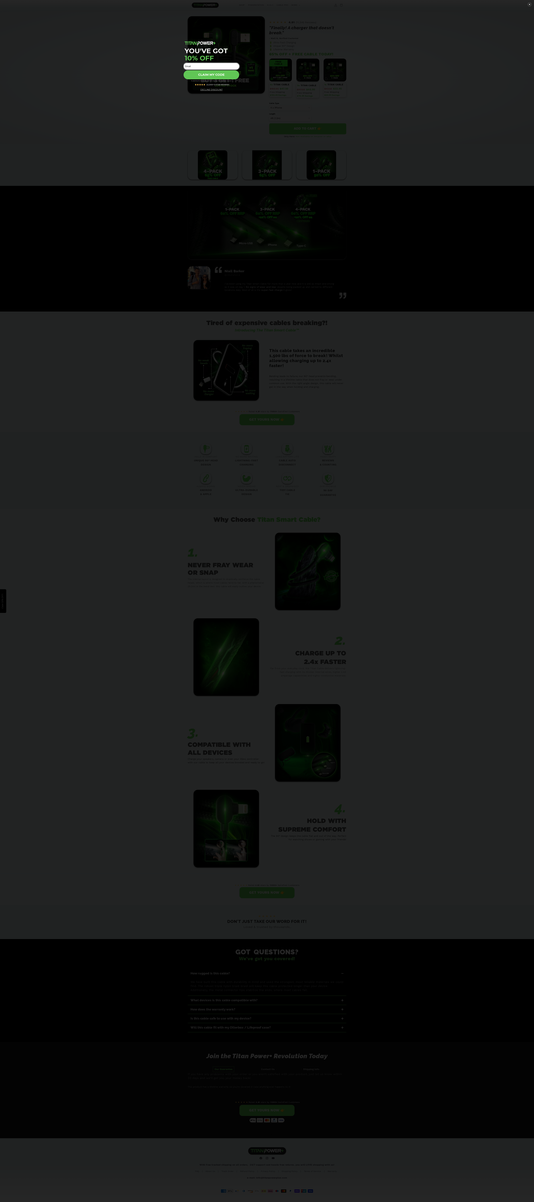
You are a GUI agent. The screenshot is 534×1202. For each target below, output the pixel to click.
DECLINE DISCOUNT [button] (211, 89)
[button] (529, 4)
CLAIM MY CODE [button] (211, 75)
